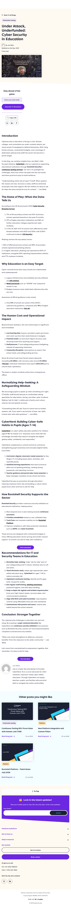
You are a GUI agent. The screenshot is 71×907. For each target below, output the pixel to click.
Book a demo (35, 857)
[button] (7, 123)
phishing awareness (34, 585)
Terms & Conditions (38, 893)
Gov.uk (27, 308)
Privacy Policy (46, 893)
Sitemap (23, 893)
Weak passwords (12, 283)
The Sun (5, 364)
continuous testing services (12, 170)
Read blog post (7, 736)
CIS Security (27, 234)
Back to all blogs (10, 15)
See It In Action (35, 850)
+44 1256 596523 (10, 867)
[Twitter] (4, 881)
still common (14, 281)
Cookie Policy (29, 893)
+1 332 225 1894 (11, 870)
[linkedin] (10, 881)
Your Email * (7, 808)
